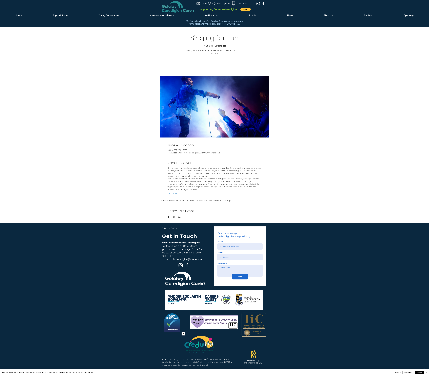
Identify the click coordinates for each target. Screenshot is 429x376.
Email (220, 242)
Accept (419, 372)
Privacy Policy (88, 372)
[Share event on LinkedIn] (179, 217)
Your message (222, 263)
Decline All (408, 372)
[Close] (426, 372)
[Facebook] (263, 3)
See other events (214, 65)
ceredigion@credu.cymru (216, 3)
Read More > (172, 193)
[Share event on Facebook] (168, 217)
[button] (245, 9)
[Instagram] (258, 3)
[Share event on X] (174, 217)
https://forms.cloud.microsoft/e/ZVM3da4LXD (217, 23)
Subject (220, 252)
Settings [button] (398, 372)
